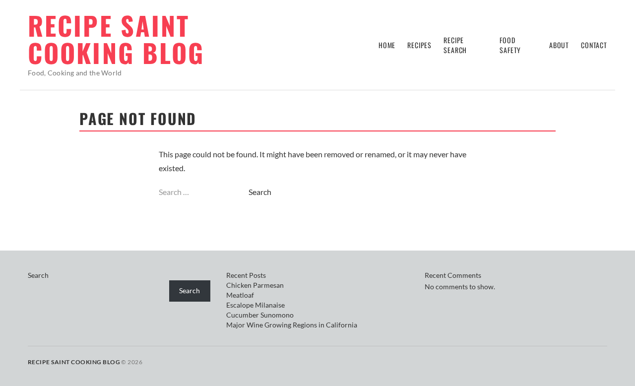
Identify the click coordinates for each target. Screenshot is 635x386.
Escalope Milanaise (255, 305)
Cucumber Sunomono (260, 315)
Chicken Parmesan (255, 285)
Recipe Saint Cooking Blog (116, 38)
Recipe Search (455, 45)
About (559, 45)
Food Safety (510, 45)
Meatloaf (240, 295)
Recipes (419, 45)
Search (38, 275)
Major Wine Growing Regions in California (291, 325)
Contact (594, 45)
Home (387, 45)
